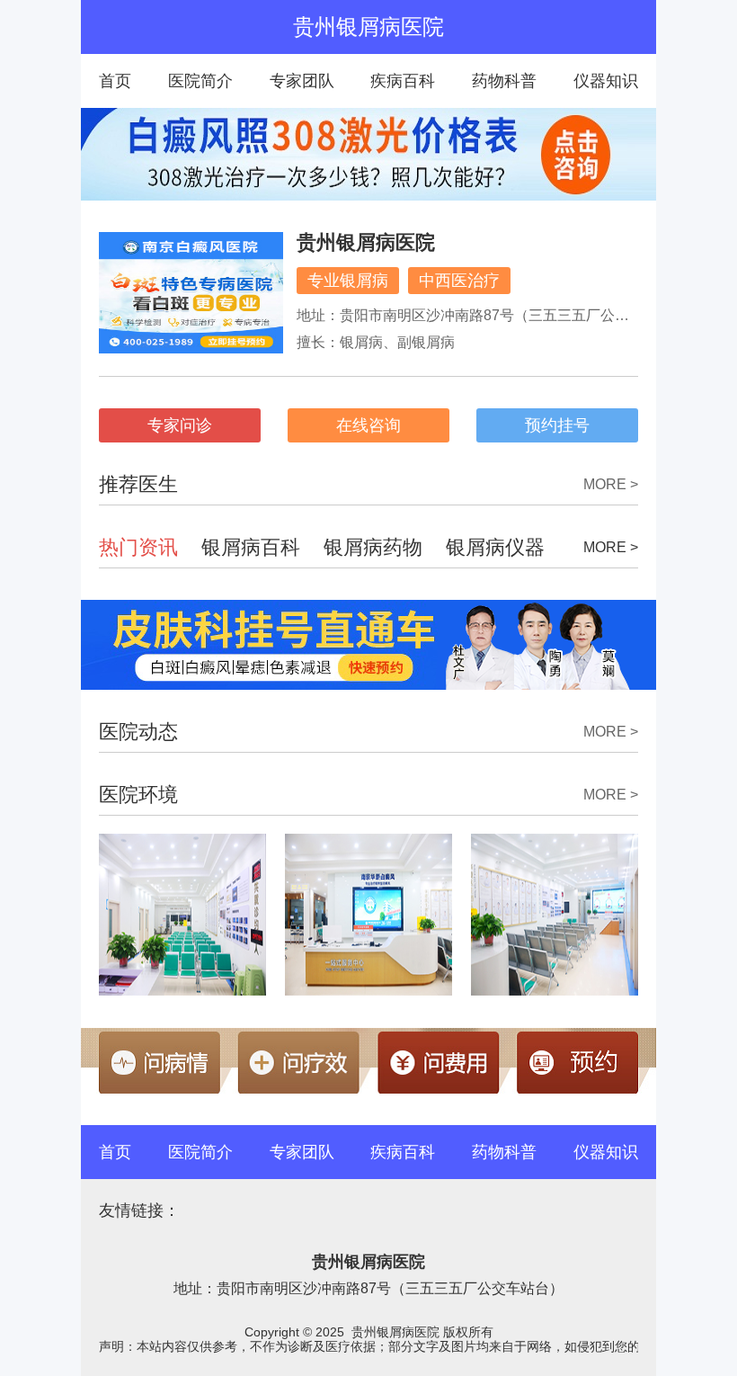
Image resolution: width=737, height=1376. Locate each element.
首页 (115, 81)
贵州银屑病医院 (366, 242)
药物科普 (504, 81)
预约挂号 (557, 425)
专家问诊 (179, 425)
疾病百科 (402, 81)
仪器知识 (605, 81)
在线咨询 (368, 425)
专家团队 (302, 81)
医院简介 (200, 81)
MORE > (610, 484)
